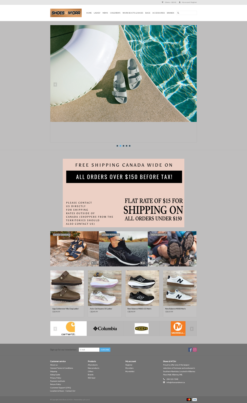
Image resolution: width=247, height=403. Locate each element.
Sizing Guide (55, 374)
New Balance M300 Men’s (175, 309)
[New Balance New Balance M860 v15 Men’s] (142, 288)
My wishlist (129, 371)
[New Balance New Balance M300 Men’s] (180, 288)
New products (93, 368)
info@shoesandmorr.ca (176, 382)
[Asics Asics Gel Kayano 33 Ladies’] (105, 288)
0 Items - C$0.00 (170, 2)
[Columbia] (68, 328)
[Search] (178, 13)
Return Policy (55, 384)
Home (89, 13)
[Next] (191, 84)
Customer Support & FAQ (60, 388)
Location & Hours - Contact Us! (62, 391)
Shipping (53, 371)
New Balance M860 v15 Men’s (139, 309)
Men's (105, 13)
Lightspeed (86, 400)
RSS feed (91, 378)
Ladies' (97, 13)
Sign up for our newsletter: (63, 349)
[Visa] (194, 399)
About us (54, 365)
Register (128, 365)
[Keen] (105, 328)
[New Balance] (178, 328)
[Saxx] (123, 83)
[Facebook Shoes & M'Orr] (190, 350)
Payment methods (57, 381)
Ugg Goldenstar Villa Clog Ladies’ (65, 309)
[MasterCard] (188, 399)
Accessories (158, 13)
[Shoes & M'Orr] (66, 13)
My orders (129, 368)
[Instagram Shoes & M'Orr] (195, 350)
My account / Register (189, 2)
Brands (170, 13)
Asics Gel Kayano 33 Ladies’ (101, 309)
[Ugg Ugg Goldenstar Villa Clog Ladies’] (67, 288)
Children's (115, 13)
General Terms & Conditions (61, 368)
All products (93, 365)
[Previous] (55, 84)
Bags (147, 13)
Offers (90, 371)
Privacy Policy (55, 378)
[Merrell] (141, 328)
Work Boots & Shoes (133, 13)
